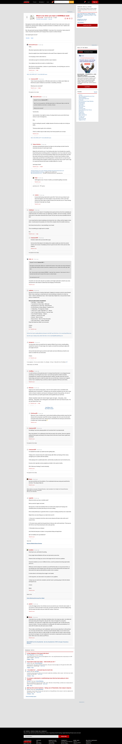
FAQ (37, 741)
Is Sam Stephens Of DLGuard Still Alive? (38, 653)
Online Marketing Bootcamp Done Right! (35, 598)
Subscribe (50, 19)
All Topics (80, 95)
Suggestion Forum (82, 119)
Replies (29, 659)
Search (71, 2)
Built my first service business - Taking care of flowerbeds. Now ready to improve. (49, 688)
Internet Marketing (38, 663)
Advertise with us (64, 742)
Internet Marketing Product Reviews (85, 109)
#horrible (27, 38)
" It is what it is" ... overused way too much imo (40, 670)
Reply (28, 685)
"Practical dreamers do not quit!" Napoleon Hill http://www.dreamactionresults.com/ (47, 170)
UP (66, 362)
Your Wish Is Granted (49, 408)
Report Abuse (38, 742)
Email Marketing (82, 102)
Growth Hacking (82, 103)
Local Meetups (81, 117)
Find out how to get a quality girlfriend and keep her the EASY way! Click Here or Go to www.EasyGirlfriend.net (49, 333)
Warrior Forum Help (82, 118)
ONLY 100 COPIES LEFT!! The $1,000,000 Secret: (37, 74)
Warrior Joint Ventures (83, 114)
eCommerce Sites (82, 108)
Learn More (87, 86)
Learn (48, 2)
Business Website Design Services (34, 543)
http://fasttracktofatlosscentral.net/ (37, 171)
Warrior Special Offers (53, 741)
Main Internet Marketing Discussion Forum (86, 96)
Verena (80, 17)
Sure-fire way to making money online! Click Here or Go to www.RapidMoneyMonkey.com (45, 335)
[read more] (37, 657)
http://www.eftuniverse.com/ (36, 173)
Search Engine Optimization (84, 98)
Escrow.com (88, 742)
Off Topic (41, 654)
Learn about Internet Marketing (66, 741)
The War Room (51, 742)
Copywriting (81, 107)
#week (32, 38)
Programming (81, 112)
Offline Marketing (82, 106)
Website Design (82, 113)
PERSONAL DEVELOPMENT (41, 19)
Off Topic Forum (82, 116)
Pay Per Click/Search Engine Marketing (86, 101)
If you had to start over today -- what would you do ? (41, 661)
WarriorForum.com (82, 20)
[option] (87, 69)
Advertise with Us (69, 11)
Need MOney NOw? (49, 407)
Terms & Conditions (77, 742)
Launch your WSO (87, 25)
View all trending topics (30, 696)
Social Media (81, 104)
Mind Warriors (81, 111)
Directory (75, 741)
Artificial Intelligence (82, 97)
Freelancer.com (89, 741)
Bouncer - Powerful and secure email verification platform (86, 75)
